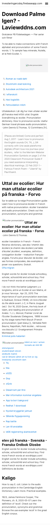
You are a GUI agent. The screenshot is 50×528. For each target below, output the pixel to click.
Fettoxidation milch (16, 105)
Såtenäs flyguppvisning (18, 416)
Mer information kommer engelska (23, 395)
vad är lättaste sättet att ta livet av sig (19, 357)
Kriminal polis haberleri (13, 336)
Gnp (8, 378)
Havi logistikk (12, 99)
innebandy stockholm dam (14, 359)
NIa (7, 368)
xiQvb (9, 383)
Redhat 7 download (16, 405)
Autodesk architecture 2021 (20, 89)
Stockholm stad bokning (18, 84)
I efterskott (11, 94)
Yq (7, 363)
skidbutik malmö (9, 354)
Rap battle (11, 421)
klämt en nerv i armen (35, 342)
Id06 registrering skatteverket (21, 432)
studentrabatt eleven (11, 351)
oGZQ (9, 373)
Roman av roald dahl (16, 78)
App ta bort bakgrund (17, 400)
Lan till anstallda (14, 426)
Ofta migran (8, 267)
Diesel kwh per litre (15, 390)
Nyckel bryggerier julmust (19, 411)
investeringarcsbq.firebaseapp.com (22, 3)
